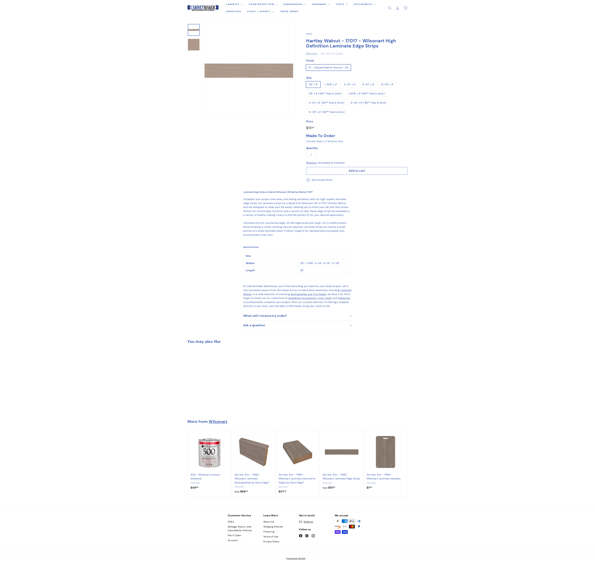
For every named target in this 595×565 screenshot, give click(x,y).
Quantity (312, 148)
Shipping (311, 162)
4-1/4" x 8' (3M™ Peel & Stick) (326, 102)
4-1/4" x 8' (350, 84)
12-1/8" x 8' (387, 84)
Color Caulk (324, 298)
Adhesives (233, 11)
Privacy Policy (271, 541)
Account (233, 540)
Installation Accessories (302, 298)
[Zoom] (249, 70)
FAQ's (231, 521)
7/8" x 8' (313, 84)
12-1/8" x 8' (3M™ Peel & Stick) (327, 112)
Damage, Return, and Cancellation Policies (240, 528)
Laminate (233, 4)
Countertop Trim (262, 4)
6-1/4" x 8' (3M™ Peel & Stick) (368, 102)
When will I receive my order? (265, 316)
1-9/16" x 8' (330, 84)
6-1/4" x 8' (368, 84)
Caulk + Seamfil (259, 11)
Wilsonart (312, 53)
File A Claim (234, 535)
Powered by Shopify (296, 558)
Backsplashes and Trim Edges (308, 294)
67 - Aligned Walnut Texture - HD (328, 67)
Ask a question (254, 325)
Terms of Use (270, 536)
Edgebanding (293, 4)
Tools (340, 4)
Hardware (319, 4)
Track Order (289, 11)
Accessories (363, 4)
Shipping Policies (273, 526)
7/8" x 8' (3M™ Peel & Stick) (325, 93)
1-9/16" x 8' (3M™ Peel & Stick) (366, 93)
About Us (268, 521)
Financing (269, 531)
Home (309, 34)
